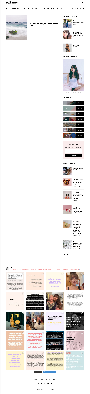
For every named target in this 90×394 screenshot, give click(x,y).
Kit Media (59, 8)
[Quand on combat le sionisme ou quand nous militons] (15, 360)
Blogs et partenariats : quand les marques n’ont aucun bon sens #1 (73, 73)
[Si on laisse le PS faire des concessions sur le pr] (15, 340)
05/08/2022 (75, 248)
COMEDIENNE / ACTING (48, 8)
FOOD (41, 379)
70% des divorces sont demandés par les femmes (77, 244)
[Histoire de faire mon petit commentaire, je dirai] (75, 281)
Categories (15, 8)
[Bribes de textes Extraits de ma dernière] (35, 281)
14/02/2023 (75, 186)
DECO (54, 379)
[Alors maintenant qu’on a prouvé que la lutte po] (35, 340)
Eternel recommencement (79, 21)
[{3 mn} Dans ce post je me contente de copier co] (55, 321)
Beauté (48, 379)
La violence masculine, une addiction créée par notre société (78, 195)
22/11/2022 (75, 215)
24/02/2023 (75, 172)
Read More (33, 34)
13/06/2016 (72, 79)
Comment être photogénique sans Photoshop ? (78, 34)
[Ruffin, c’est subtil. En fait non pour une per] (35, 301)
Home (7, 8)
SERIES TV (26, 8)
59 (76, 79)
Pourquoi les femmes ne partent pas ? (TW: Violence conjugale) (77, 210)
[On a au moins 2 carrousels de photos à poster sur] (35, 321)
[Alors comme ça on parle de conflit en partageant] (75, 360)
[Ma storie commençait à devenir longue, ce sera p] (15, 281)
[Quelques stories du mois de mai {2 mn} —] (55, 360)
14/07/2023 (75, 48)
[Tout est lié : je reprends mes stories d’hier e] (75, 321)
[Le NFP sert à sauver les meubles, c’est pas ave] (55, 340)
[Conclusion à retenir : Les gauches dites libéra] (55, 281)
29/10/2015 (75, 38)
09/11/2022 (75, 235)
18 (24, 31)
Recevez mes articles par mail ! (73, 147)
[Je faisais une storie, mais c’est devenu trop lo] (75, 301)
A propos (35, 8)
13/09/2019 (75, 24)
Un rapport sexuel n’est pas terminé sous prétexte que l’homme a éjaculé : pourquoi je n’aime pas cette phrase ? (78, 227)
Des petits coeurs (76, 46)
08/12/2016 (32, 21)
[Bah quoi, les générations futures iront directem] (35, 360)
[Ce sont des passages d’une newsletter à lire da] (75, 340)
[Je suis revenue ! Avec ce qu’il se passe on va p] (15, 321)
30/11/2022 (75, 200)
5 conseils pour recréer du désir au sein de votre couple (78, 182)
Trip (36, 21)
